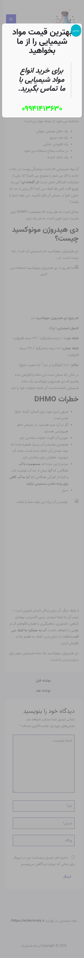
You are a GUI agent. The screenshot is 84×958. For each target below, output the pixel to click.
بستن (76, 30)
